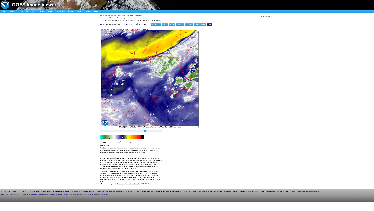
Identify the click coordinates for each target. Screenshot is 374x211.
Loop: (128, 24)
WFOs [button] (96, 11)
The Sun (88, 11)
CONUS (12, 11)
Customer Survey (43, 194)
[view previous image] (152, 24)
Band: (102, 24)
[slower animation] (170, 24)
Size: (140, 24)
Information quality (62, 194)
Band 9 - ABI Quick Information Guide (128, 184)
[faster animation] (173, 24)
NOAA (8, 194)
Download (180, 24)
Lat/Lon (188, 24)
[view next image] (159, 24)
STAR (18, 194)
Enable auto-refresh (200, 24)
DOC (2, 194)
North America (30, 11)
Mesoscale (71, 11)
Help (209, 24)
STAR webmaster (88, 194)
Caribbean (42, 11)
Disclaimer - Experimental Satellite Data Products (304, 191)
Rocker (165, 24)
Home (4, 11)
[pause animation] (155, 24)
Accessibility (26, 194)
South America (60, 11)
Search (33, 194)
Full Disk (20, 11)
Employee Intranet (76, 194)
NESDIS (13, 194)
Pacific (50, 11)
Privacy (52, 194)
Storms (80, 11)
